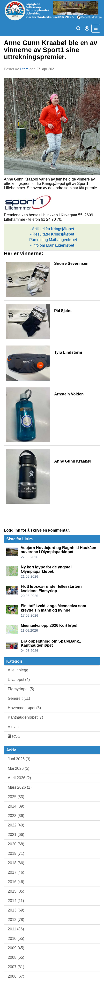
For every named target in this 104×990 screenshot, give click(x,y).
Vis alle (14, 727)
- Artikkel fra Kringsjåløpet (52, 229)
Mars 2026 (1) (19, 787)
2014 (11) (16, 901)
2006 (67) (16, 976)
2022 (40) (16, 825)
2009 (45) (16, 948)
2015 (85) (16, 891)
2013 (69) (16, 910)
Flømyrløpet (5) (21, 689)
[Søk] (78, 28)
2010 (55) (16, 938)
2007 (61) (16, 967)
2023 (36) (16, 816)
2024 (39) (16, 806)
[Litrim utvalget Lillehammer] (52, 10)
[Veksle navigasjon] (95, 28)
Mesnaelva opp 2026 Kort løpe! (49, 625)
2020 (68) (16, 844)
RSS (15, 736)
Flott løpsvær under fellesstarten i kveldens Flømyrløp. (51, 588)
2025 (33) (16, 797)
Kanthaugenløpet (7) (25, 717)
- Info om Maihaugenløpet (52, 245)
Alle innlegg (18, 670)
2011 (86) (16, 929)
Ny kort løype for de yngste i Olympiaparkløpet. (46, 569)
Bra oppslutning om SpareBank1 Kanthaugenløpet (51, 643)
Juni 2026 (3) (19, 759)
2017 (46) (16, 872)
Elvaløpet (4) (19, 679)
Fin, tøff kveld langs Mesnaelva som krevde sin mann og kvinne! (53, 608)
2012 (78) (16, 920)
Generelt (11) (19, 698)
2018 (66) (16, 863)
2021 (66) (16, 835)
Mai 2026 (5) (18, 768)
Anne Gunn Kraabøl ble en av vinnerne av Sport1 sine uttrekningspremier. (50, 50)
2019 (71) (16, 853)
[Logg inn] (87, 28)
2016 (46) (16, 882)
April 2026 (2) (19, 778)
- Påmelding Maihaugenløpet (52, 240)
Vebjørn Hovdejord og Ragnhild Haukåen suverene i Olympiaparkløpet (58, 550)
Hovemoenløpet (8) (24, 708)
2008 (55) (16, 957)
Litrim (24, 69)
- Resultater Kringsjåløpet (52, 234)
